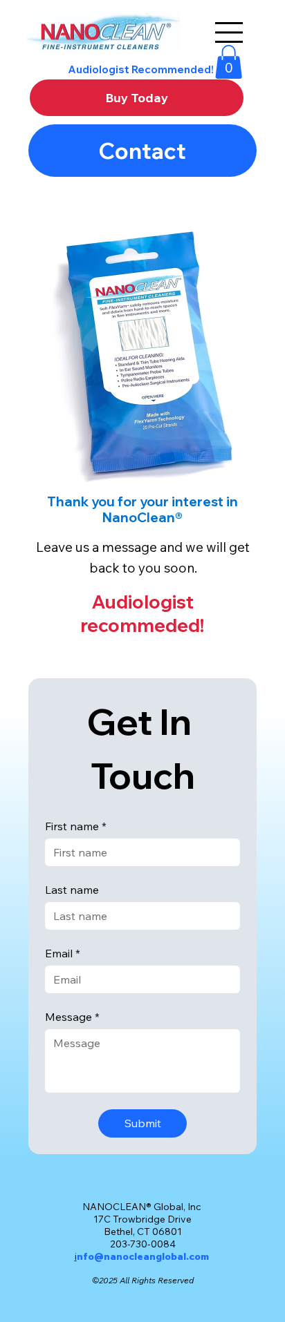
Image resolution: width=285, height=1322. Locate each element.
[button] (228, 62)
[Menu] (229, 31)
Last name (72, 890)
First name (76, 826)
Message (72, 1017)
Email (62, 953)
